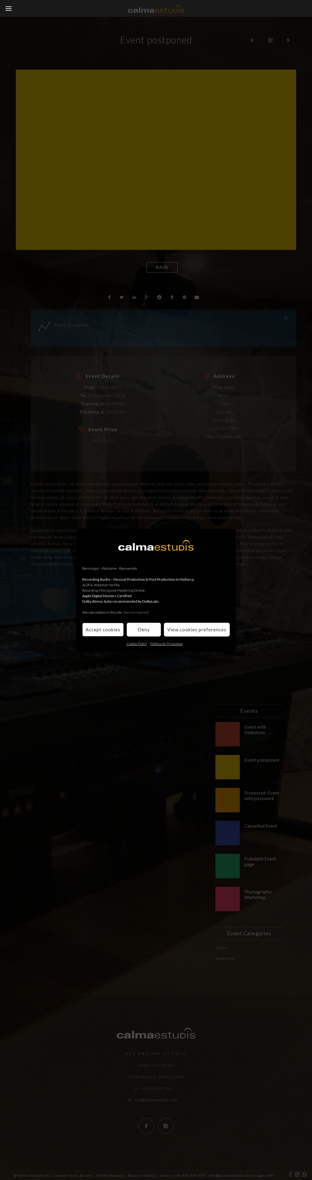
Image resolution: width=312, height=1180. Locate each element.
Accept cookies (103, 629)
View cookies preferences (196, 629)
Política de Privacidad (166, 643)
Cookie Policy (136, 643)
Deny (144, 629)
